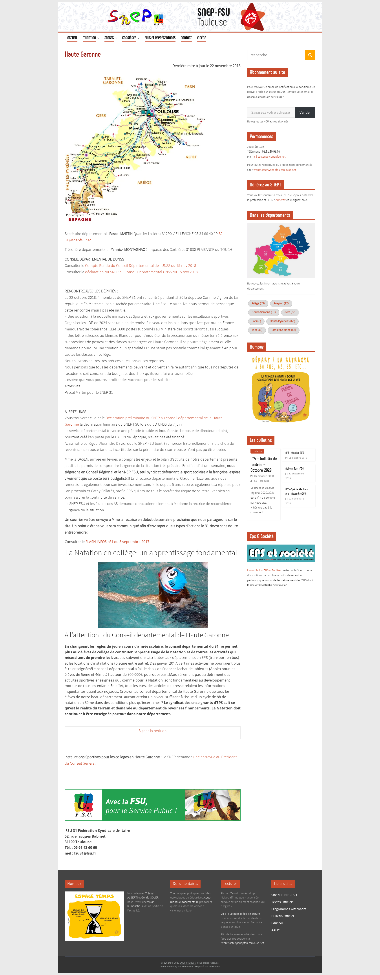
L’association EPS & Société (264, 571)
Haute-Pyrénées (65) (282, 321)
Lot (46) (256, 321)
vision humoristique (140, 904)
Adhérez (281, 200)
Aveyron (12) (281, 303)
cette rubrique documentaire (190, 900)
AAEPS (276, 930)
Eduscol (277, 923)
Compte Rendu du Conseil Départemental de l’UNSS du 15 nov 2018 (140, 265)
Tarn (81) (257, 330)
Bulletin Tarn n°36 (294, 468)
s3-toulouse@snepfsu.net (269, 157)
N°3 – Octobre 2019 (294, 453)
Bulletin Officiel (282, 916)
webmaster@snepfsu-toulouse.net (242, 943)
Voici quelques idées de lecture (240, 914)
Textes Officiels (282, 902)
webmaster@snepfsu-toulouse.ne (274, 170)
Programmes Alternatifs (288, 909)
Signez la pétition (153, 731)
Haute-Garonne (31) (264, 312)
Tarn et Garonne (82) (283, 330)
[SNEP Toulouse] (190, 4)
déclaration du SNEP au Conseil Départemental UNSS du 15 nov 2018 (141, 272)
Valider (305, 112)
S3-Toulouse (261, 481)
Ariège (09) (258, 303)
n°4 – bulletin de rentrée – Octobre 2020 (263, 464)
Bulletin (257, 451)
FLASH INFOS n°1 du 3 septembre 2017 (117, 541)
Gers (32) (290, 312)
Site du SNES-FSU (284, 895)
